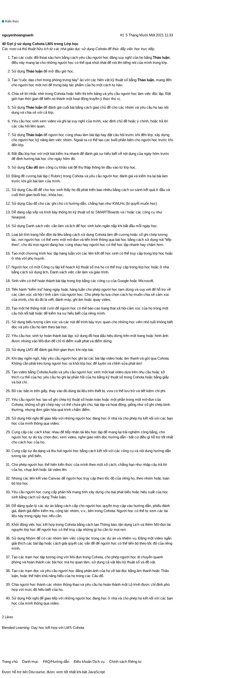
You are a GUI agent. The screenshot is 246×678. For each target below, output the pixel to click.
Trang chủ (10, 661)
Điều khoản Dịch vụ (89, 661)
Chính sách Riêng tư (125, 661)
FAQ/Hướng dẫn (56, 661)
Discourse (37, 672)
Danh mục (30, 661)
